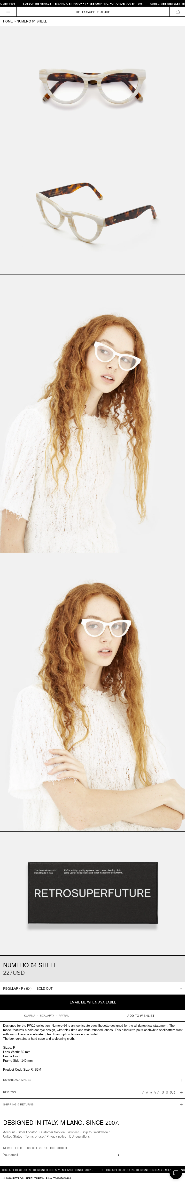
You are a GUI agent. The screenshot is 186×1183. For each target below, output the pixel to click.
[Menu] (8, 11)
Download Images (17, 1061)
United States (12, 1136)
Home (8, 21)
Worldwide (100, 1131)
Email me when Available (93, 1002)
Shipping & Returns (18, 1086)
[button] (177, 11)
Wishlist (73, 1131)
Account (9, 1131)
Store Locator (27, 1131)
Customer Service (52, 1131)
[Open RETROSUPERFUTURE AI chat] (176, 1173)
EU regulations (79, 1136)
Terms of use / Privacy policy (45, 1136)
